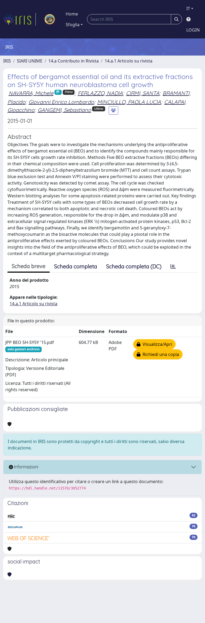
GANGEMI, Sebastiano (64, 110)
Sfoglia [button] (73, 25)
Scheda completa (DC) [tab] (133, 266)
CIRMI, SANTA (142, 93)
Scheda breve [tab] (28, 266)
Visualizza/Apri (156, 344)
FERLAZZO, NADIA (100, 93)
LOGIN (193, 30)
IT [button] (188, 8)
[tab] (173, 266)
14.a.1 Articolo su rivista (128, 61)
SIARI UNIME (29, 61)
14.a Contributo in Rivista (73, 61)
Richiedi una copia (159, 354)
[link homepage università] (49, 19)
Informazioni (25, 466)
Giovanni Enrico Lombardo (61, 102)
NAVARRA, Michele (31, 93)
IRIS (7, 61)
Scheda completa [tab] (75, 266)
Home (72, 14)
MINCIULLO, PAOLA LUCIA (129, 102)
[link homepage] (19, 19)
